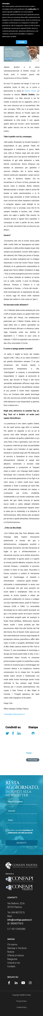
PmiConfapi (32, 760)
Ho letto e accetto (20, 831)
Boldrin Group (30, 91)
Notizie (10, 951)
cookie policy (32, 9)
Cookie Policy (21, 1007)
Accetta (21, 42)
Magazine (12, 959)
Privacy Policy (21, 1001)
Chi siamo (12, 944)
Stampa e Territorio (17, 948)
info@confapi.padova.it (19, 919)
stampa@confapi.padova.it (14, 714)
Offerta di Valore (15, 955)
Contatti (11, 966)
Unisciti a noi (13, 962)
